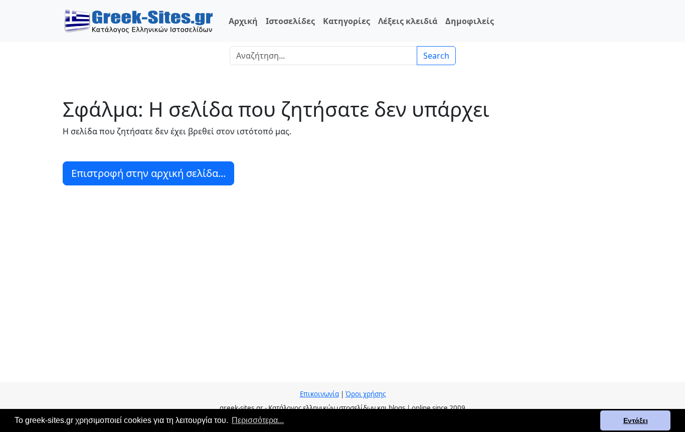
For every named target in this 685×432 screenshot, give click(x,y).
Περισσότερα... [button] (258, 420)
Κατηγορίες (346, 21)
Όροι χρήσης (366, 393)
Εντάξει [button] (635, 420)
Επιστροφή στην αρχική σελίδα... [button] (148, 173)
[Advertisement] (342, 288)
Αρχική (243, 21)
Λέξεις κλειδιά (407, 21)
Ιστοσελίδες (290, 21)
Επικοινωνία (319, 393)
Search (436, 55)
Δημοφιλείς (469, 21)
